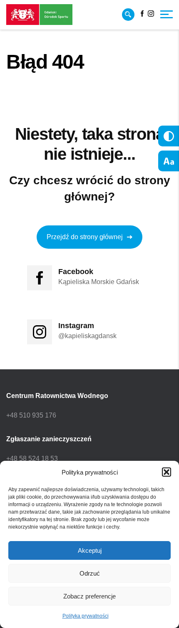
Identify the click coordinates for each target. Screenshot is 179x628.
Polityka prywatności (85, 616)
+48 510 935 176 (31, 415)
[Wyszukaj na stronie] (128, 14)
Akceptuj (90, 550)
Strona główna (25, 85)
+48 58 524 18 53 (32, 458)
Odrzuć (90, 573)
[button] (166, 472)
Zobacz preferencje (89, 596)
